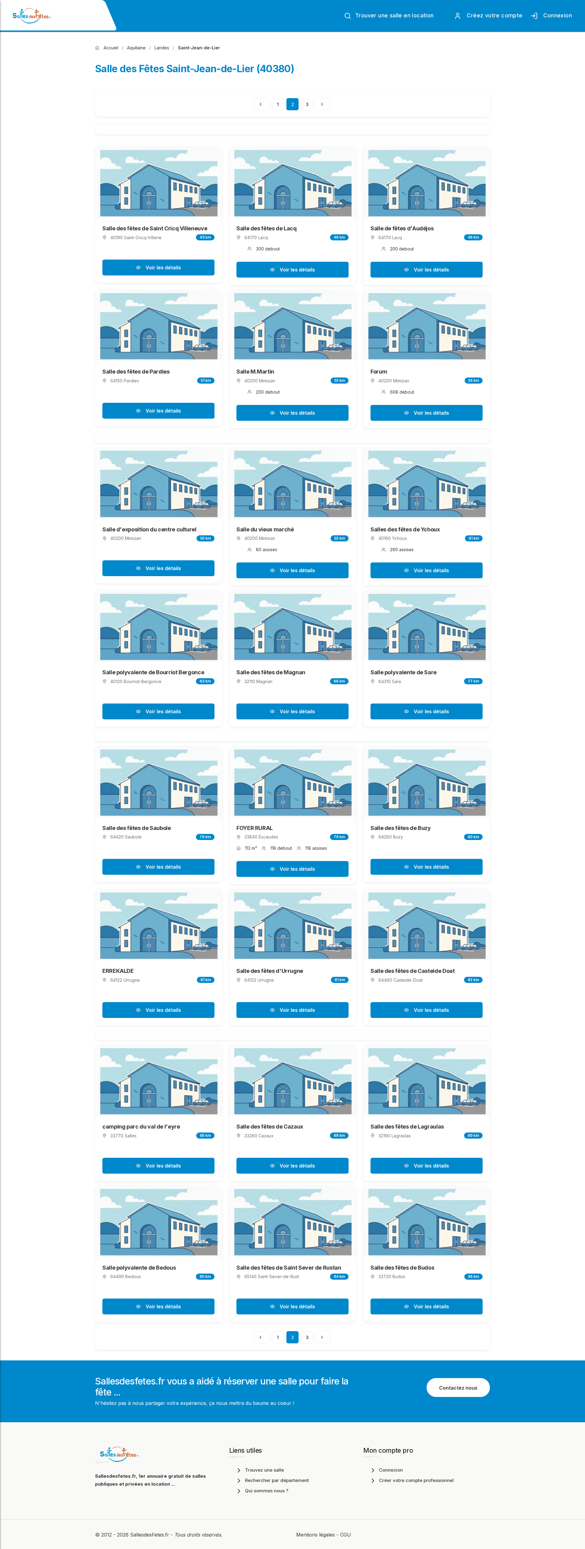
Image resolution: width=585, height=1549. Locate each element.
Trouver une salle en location (394, 15)
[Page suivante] (323, 104)
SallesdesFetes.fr (150, 1535)
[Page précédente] (261, 104)
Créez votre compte (493, 15)
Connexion (556, 15)
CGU (345, 1535)
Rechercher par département (277, 1480)
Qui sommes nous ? (266, 1491)
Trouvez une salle (264, 1470)
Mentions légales (315, 1535)
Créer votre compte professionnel (416, 1480)
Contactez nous (458, 1388)
